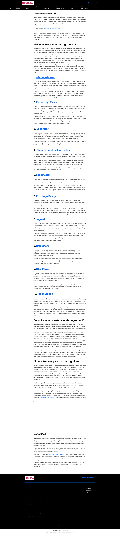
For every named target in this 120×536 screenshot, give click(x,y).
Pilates (97, 6)
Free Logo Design (46, 196)
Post (101, 6)
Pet (94, 6)
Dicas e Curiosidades (32, 498)
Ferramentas (52, 6)
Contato (87, 492)
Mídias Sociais (41, 495)
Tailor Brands (45, 293)
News (91, 6)
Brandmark (42, 245)
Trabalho (109, 6)
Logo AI (40, 219)
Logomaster (43, 174)
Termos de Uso (65, 530)
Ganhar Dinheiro (31, 516)
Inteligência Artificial (42, 489)
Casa (22, 6)
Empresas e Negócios (32, 507)
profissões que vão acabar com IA (57, 454)
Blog (14, 6)
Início (67, 6)
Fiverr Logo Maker (46, 102)
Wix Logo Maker (45, 77)
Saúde (105, 6)
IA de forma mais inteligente (47, 397)
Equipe (87, 485)
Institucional (88, 488)
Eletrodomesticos (39, 6)
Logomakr (43, 128)
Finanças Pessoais (31, 513)
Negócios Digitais (42, 498)
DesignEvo (42, 268)
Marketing (77, 6)
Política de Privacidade (56, 530)
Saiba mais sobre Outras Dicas (52, 28)
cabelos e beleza (31, 492)
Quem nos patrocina (90, 490)
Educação (33, 6)
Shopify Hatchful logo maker (53, 150)
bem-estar (30, 486)
